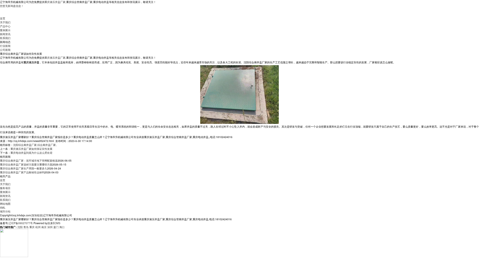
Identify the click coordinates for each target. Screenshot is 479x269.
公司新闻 (5, 50)
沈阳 (20, 227)
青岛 (26, 227)
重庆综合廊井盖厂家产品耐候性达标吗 (22, 172)
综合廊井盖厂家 (46, 145)
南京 (44, 227)
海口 (62, 227)
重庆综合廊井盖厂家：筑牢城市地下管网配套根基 (29, 160)
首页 (2, 18)
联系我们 (5, 38)
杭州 (38, 227)
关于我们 (5, 22)
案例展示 (5, 30)
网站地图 (5, 203)
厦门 (56, 227)
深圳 (50, 227)
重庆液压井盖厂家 (55, 2)
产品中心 (5, 26)
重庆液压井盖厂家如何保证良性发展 (31, 149)
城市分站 (5, 211)
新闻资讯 (5, 34)
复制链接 (37, 215)
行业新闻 (5, 46)
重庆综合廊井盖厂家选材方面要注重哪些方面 (26, 164)
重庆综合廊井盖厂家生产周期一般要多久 (23, 168)
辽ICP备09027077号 (21, 223)
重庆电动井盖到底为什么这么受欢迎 (31, 152)
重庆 (32, 227)
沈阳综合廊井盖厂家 (25, 145)
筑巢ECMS (54, 223)
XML (2, 207)
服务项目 (5, 188)
